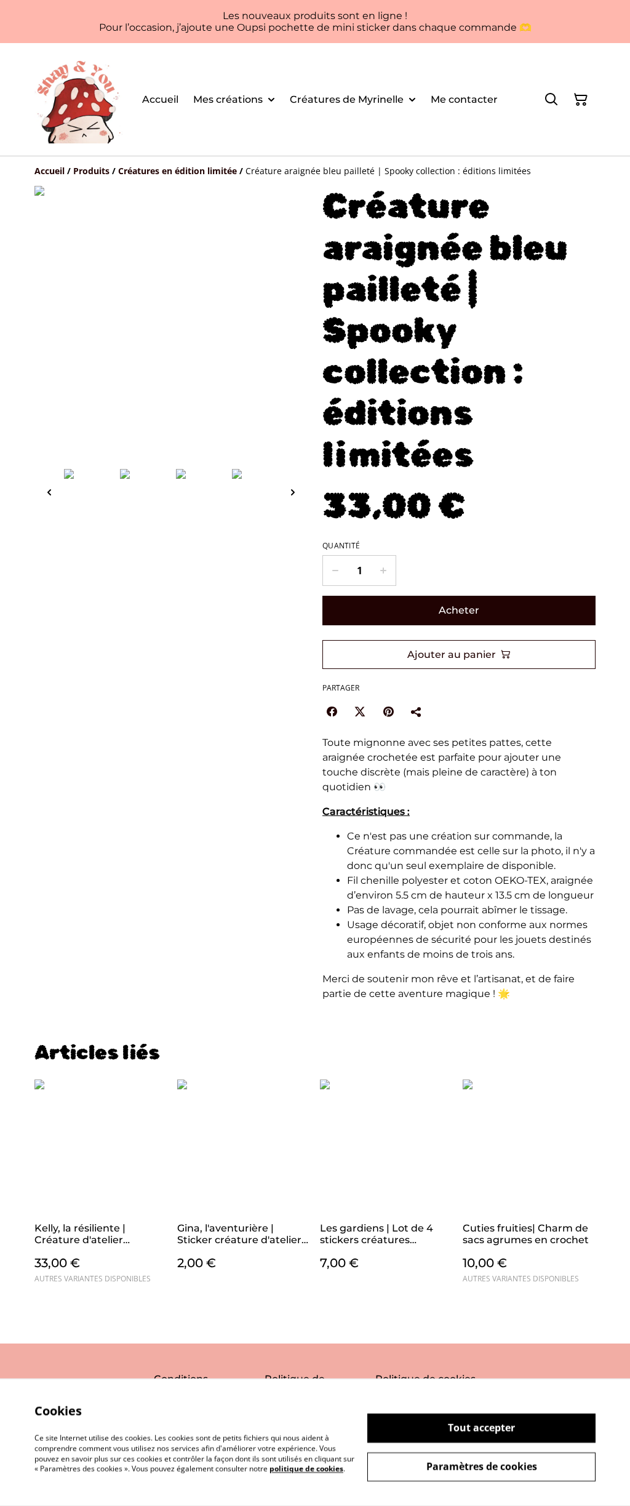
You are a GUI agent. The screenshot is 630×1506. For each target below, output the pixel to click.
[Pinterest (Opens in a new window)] (388, 711)
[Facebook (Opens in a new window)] (331, 711)
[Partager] (416, 711)
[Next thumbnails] (293, 492)
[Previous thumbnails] (49, 492)
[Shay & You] (78, 99)
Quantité (341, 546)
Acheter (459, 610)
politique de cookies (306, 1469)
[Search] (551, 99)
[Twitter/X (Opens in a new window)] (360, 711)
